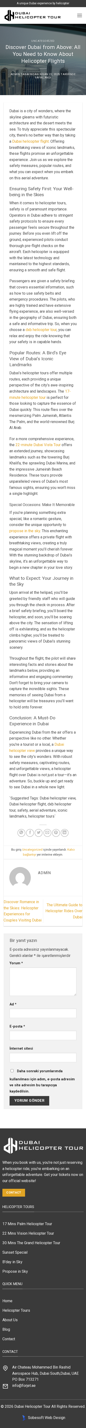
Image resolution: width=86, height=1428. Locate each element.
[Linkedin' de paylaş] (65, 833)
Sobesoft (35, 1417)
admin (15, 74)
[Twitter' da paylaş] (39, 833)
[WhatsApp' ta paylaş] (21, 833)
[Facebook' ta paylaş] (30, 833)
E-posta (17, 1026)
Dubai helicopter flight (30, 141)
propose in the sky (24, 531)
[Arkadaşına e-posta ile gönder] (47, 833)
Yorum (16, 963)
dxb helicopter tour (41, 329)
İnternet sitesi (21, 1049)
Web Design (55, 1417)
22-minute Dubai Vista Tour (38, 445)
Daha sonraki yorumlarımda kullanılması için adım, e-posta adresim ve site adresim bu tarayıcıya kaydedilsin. (42, 1081)
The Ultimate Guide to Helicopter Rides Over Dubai (63, 911)
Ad (13, 1004)
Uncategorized (42, 41)
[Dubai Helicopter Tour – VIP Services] (38, 15)
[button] (79, 15)
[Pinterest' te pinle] (56, 833)
